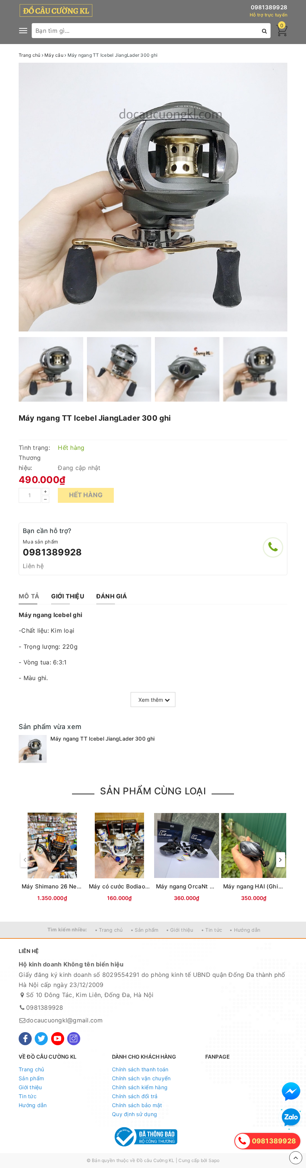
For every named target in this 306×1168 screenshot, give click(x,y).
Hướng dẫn (33, 1105)
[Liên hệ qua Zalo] (291, 1117)
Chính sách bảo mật (137, 1105)
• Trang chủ (109, 930)
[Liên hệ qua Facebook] (291, 1091)
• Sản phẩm (145, 930)
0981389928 (269, 7)
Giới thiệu (30, 1087)
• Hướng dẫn (245, 930)
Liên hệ (33, 566)
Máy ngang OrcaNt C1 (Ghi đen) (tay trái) (213, 886)
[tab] (29, 596)
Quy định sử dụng (134, 1114)
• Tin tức (211, 930)
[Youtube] (57, 1038)
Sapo (214, 1160)
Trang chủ (31, 1069)
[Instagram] (73, 1038)
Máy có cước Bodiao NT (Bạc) (130, 886)
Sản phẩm (31, 1078)
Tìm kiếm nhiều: (67, 929)
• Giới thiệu (180, 930)
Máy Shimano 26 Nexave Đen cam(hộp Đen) (82, 886)
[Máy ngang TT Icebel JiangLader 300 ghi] (33, 749)
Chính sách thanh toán (140, 1069)
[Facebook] (25, 1038)
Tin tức (28, 1096)
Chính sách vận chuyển (141, 1078)
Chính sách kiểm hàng (140, 1087)
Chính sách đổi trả (135, 1096)
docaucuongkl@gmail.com (64, 1020)
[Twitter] (41, 1038)
